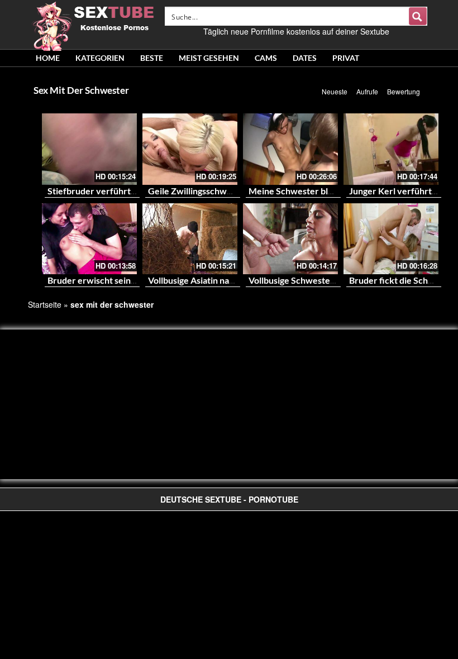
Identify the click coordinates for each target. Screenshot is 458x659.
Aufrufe (367, 91)
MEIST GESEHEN (209, 58)
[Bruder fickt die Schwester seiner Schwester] (391, 239)
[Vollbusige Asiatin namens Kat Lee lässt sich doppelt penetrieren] (189, 239)
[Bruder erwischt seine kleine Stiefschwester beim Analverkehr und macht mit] (89, 239)
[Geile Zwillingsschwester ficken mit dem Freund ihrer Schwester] (189, 149)
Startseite (44, 304)
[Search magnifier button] (418, 16)
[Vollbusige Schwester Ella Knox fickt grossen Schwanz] (290, 239)
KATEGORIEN (100, 58)
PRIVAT (345, 58)
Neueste (334, 91)
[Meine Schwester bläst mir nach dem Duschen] (290, 149)
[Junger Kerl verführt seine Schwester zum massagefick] (391, 149)
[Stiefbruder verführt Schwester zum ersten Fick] (89, 149)
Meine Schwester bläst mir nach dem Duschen (340, 190)
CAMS (266, 58)
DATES (305, 58)
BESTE (151, 58)
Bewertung (403, 91)
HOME (48, 58)
